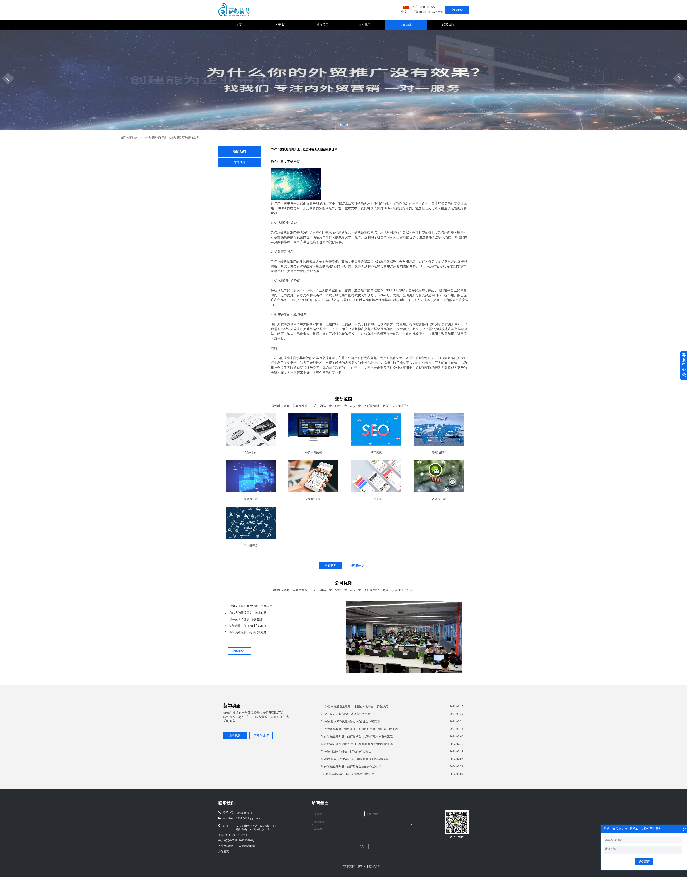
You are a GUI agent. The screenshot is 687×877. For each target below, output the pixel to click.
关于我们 (281, 24)
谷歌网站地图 (247, 845)
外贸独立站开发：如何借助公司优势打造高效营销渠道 (357, 736)
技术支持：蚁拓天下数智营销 (362, 866)
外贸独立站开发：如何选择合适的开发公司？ (351, 766)
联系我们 (448, 24)
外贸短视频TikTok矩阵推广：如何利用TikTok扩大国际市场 (359, 728)
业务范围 (322, 24)
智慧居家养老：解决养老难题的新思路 (347, 773)
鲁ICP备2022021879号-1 (232, 834)
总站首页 (223, 851)
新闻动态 (406, 24)
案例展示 (364, 24)
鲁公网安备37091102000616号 (236, 840)
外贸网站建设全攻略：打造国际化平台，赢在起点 (354, 706)
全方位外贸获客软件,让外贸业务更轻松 (347, 713)
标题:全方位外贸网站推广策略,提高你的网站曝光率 (355, 758)
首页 (239, 24)
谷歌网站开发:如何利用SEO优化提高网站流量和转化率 (357, 743)
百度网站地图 (226, 845)
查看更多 (330, 565)
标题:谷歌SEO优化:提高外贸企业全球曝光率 (350, 721)
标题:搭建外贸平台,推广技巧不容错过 (346, 751)
